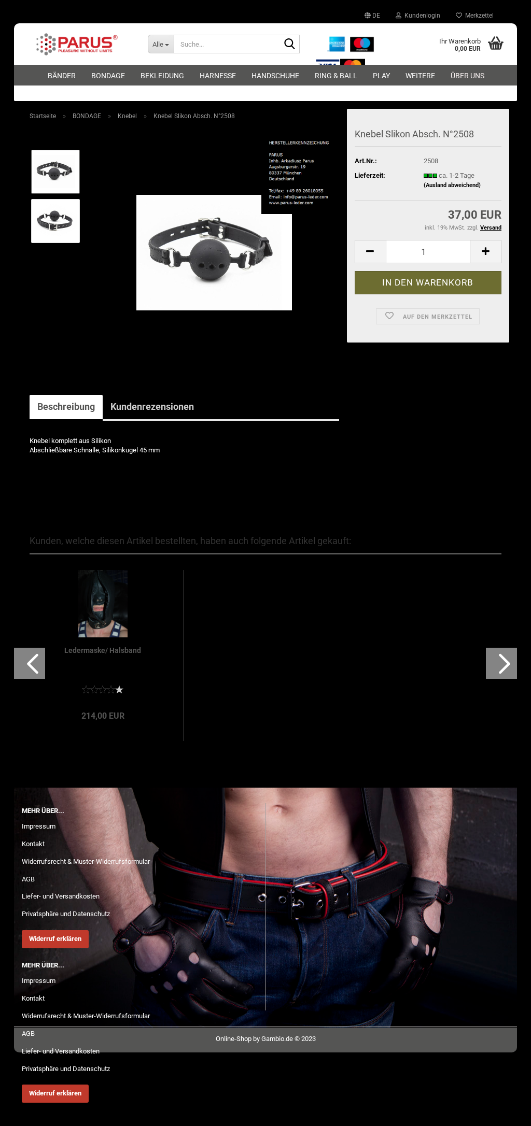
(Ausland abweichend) (452, 185)
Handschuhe (275, 76)
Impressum (38, 826)
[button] (372, 15)
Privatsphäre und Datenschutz (66, 914)
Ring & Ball (336, 76)
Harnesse (218, 76)
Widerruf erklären (55, 939)
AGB (28, 879)
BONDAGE (108, 76)
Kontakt (33, 844)
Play (381, 76)
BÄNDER (62, 76)
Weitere (420, 76)
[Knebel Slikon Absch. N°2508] (214, 245)
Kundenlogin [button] (420, 15)
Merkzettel (478, 15)
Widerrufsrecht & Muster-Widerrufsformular (86, 861)
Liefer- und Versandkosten (61, 896)
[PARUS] (77, 44)
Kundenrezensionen (152, 406)
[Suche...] (290, 44)
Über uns (467, 76)
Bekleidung (162, 76)
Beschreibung (66, 406)
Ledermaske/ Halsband (102, 650)
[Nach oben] (502, 1110)
